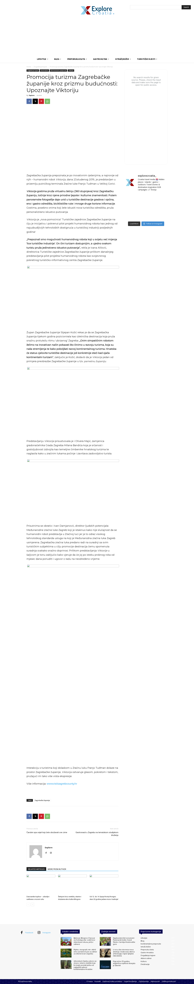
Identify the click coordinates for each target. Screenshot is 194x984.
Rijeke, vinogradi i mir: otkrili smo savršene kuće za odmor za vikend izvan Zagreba (85, 952)
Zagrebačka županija (42, 800)
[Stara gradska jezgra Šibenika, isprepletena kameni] (131, 198)
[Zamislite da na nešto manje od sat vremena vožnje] (131, 207)
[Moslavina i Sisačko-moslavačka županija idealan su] (160, 215)
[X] (35, 101)
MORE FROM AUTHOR (57, 869)
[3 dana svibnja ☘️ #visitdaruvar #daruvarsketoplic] (160, 207)
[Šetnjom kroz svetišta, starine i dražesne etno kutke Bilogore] (72, 884)
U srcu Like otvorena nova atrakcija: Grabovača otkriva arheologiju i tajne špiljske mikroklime (124, 953)
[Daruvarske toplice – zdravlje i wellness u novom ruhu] (41, 884)
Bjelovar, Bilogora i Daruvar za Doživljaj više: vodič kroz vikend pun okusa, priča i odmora (84, 941)
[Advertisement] (97, 35)
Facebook (29, 932)
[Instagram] (52, 853)
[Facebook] (29, 101)
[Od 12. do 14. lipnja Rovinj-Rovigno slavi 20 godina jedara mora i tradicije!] (104, 884)
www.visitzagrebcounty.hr (61, 783)
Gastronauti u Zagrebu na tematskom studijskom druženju (97, 833)
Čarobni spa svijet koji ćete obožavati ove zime (47, 832)
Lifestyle (70, 70)
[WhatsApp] (47, 101)
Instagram (46, 932)
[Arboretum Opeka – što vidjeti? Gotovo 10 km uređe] (146, 207)
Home (29, 67)
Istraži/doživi (44, 70)
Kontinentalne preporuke (58, 70)
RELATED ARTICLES (36, 869)
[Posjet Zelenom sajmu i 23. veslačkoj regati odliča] (146, 215)
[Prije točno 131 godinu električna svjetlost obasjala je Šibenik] (105, 964)
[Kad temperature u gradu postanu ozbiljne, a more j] (131, 215)
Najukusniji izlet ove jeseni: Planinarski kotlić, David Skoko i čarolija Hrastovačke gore (124, 941)
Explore (31, 95)
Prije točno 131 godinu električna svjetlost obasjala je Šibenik (124, 963)
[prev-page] (28, 904)
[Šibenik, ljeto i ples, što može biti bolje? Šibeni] (160, 198)
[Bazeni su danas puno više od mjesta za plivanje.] (146, 198)
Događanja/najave (40, 67)
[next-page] (32, 904)
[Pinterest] (41, 101)
